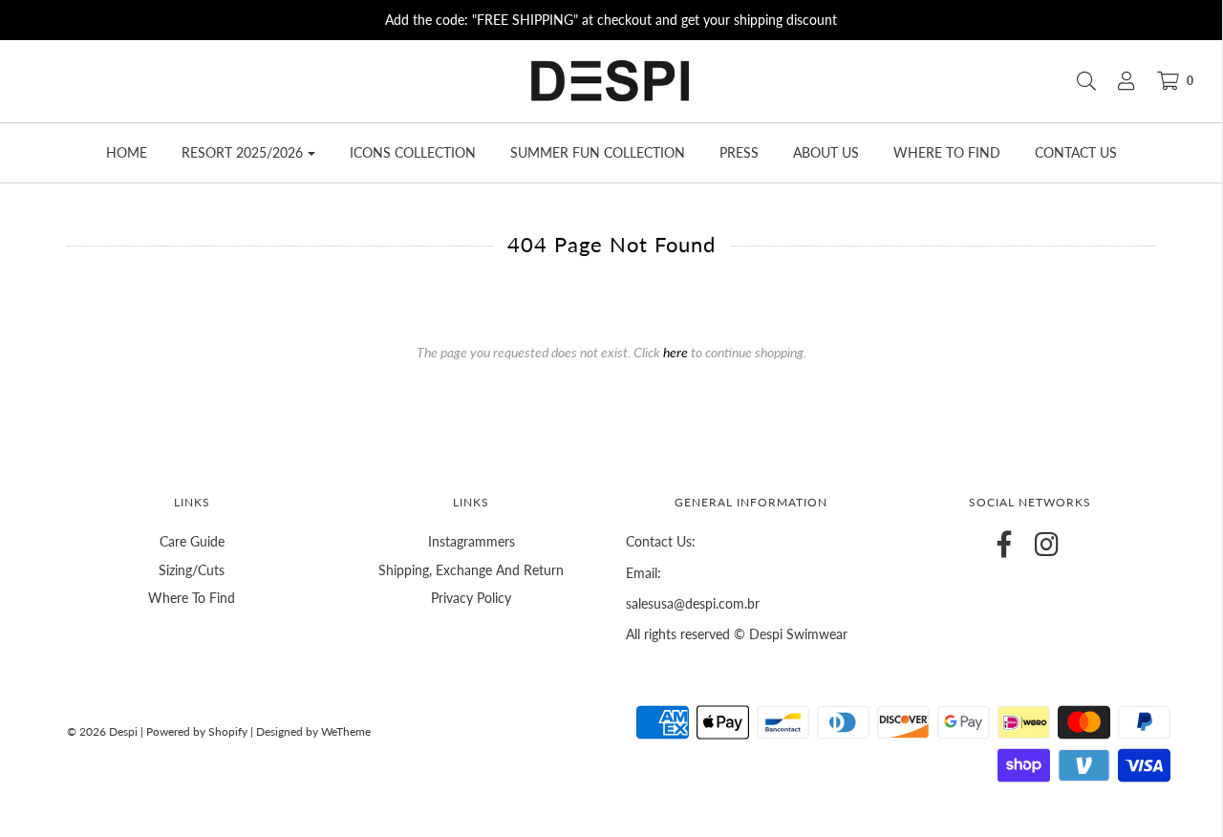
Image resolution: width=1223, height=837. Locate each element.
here (675, 352)
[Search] (1077, 81)
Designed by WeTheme (313, 731)
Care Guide (192, 541)
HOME (126, 152)
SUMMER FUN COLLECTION (597, 152)
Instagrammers (471, 541)
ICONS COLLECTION (413, 152)
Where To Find (191, 598)
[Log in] (1117, 81)
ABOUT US (826, 152)
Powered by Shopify (196, 731)
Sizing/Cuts (192, 570)
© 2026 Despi (103, 731)
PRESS (739, 152)
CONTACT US (1076, 152)
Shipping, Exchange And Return (471, 570)
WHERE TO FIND (946, 152)
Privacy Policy (471, 598)
